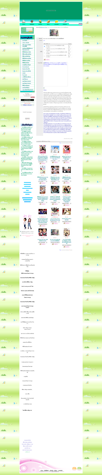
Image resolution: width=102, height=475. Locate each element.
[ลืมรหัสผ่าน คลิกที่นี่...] (30, 31)
